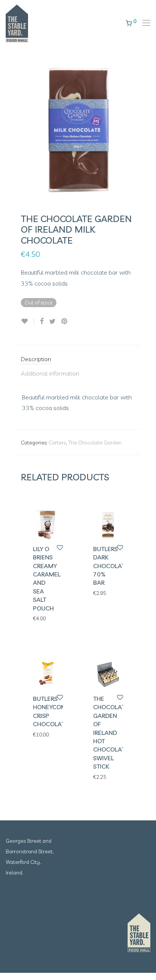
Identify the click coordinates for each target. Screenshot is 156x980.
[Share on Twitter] (52, 321)
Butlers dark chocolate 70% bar (110, 566)
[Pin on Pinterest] (64, 321)
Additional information (50, 373)
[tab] (78, 359)
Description (36, 359)
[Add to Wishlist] (27, 321)
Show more (42, 618)
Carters (57, 442)
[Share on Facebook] (42, 321)
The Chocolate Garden (95, 442)
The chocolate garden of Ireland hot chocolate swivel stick (110, 732)
